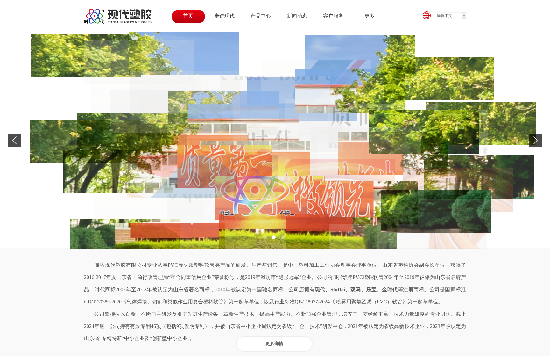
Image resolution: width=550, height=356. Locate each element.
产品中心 (260, 15)
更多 (369, 15)
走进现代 (224, 15)
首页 (188, 15)
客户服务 (333, 15)
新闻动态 (297, 15)
